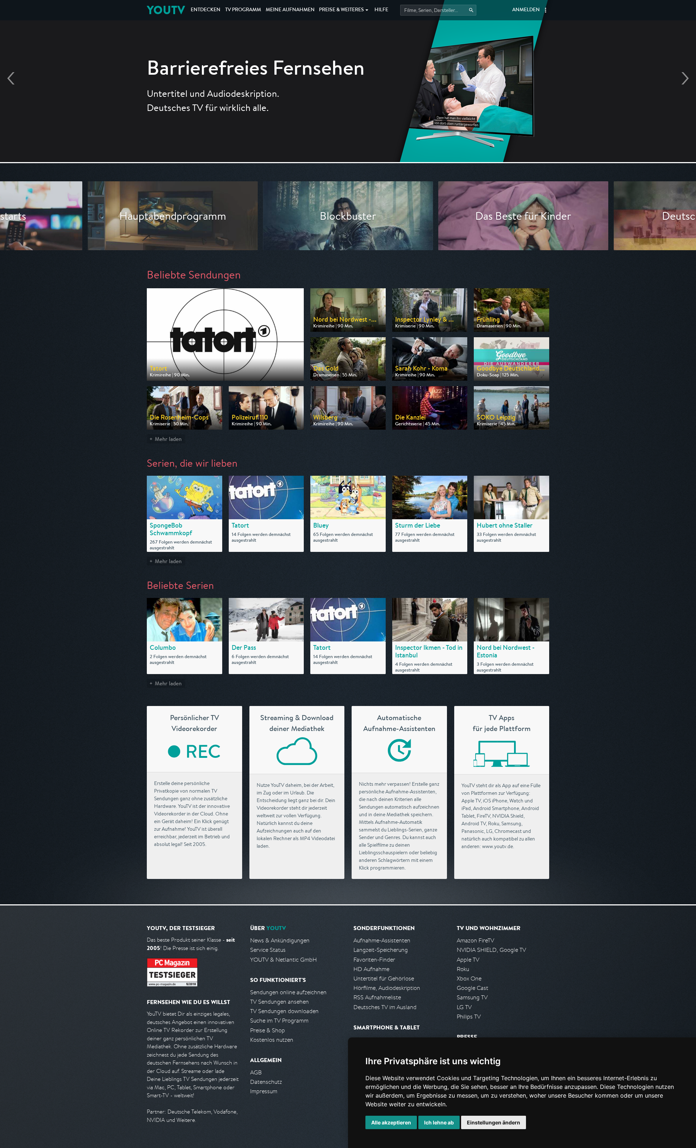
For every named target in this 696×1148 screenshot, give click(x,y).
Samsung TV (472, 997)
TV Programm (243, 10)
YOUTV (166, 10)
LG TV (464, 1007)
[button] (545, 10)
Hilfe (381, 10)
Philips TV (469, 1016)
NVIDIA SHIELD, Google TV (491, 950)
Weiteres (341, 10)
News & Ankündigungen (280, 940)
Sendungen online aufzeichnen (288, 992)
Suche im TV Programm (279, 1020)
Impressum (263, 1091)
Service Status (268, 950)
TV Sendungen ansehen (279, 1001)
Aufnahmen (290, 10)
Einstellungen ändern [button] (493, 1122)
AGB (256, 1072)
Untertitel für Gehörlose (383, 978)
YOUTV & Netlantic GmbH (283, 959)
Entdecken (205, 10)
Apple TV (468, 959)
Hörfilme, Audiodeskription (386, 988)
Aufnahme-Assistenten (381, 940)
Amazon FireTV (475, 940)
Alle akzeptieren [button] (391, 1122)
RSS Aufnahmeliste (377, 997)
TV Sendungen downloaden (284, 1011)
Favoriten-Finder (374, 959)
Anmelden (526, 10)
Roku (463, 969)
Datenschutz (266, 1082)
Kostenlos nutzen (271, 1040)
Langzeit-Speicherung (380, 950)
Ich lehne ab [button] (439, 1122)
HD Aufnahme (371, 969)
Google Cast (472, 988)
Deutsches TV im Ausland (385, 1007)
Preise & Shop (267, 1030)
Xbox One (469, 978)
